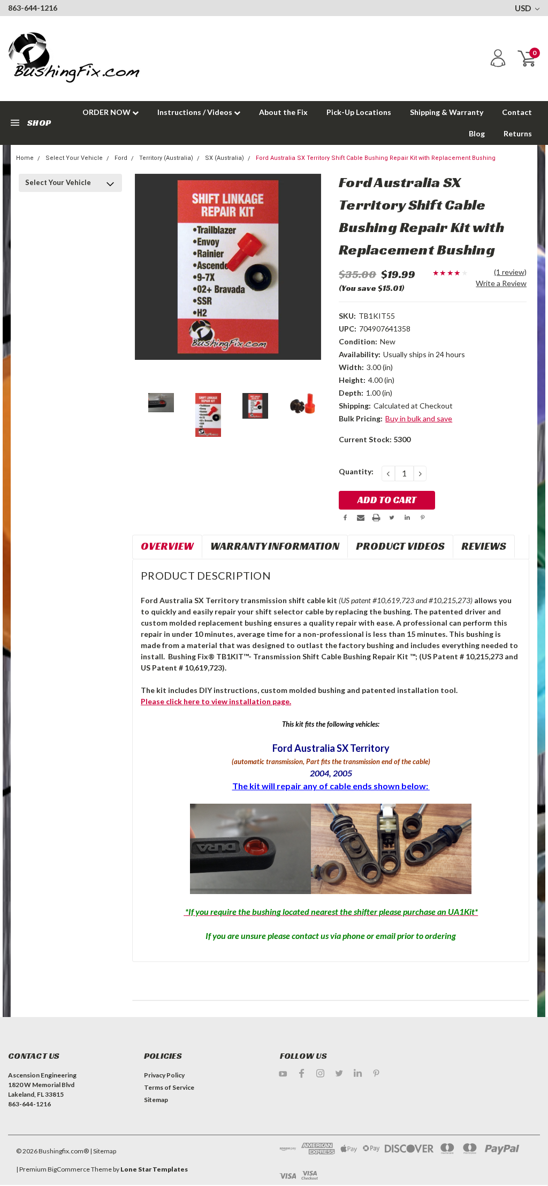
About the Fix (283, 112)
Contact (517, 112)
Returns (518, 133)
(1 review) (510, 271)
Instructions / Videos (195, 112)
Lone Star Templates (154, 1169)
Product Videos (400, 546)
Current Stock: (374, 439)
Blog (477, 133)
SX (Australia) (224, 158)
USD (523, 8)
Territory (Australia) (166, 158)
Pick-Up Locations (358, 112)
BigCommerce (69, 1169)
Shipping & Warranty (446, 112)
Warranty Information (274, 546)
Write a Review (501, 283)
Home (25, 158)
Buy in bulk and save (418, 418)
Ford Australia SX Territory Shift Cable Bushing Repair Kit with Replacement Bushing (376, 158)
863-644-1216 (32, 7)
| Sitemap (103, 1151)
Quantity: (356, 471)
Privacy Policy (164, 1075)
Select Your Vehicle (74, 158)
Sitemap (156, 1100)
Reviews (483, 546)
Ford (121, 158)
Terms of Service (169, 1087)
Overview (167, 546)
